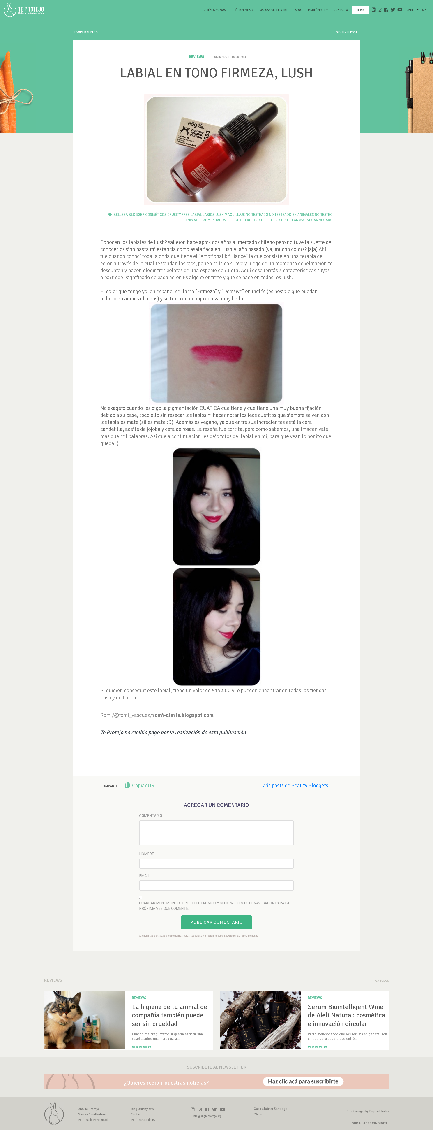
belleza (121, 214)
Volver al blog (87, 32)
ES (423, 10)
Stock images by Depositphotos (368, 1111)
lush (219, 214)
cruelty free (178, 214)
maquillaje (235, 214)
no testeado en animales (291, 214)
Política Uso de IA (143, 1120)
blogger (136, 214)
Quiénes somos (216, 10)
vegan (312, 220)
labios (208, 214)
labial (196, 214)
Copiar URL (144, 785)
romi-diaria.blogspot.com (183, 715)
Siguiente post (346, 32)
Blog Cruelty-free (143, 1109)
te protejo (270, 220)
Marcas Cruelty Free (274, 10)
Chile (410, 10)
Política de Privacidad (93, 1120)
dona (360, 10)
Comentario (150, 816)
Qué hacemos (242, 10)
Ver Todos (381, 981)
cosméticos (155, 214)
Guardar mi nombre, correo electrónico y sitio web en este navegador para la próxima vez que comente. (214, 906)
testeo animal (293, 220)
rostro (253, 220)
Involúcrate (317, 10)
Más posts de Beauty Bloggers (294, 785)
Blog (298, 10)
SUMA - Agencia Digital (370, 1123)
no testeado (257, 214)
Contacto (341, 10)
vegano (326, 220)
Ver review (141, 1047)
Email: (144, 876)
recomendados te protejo (222, 220)
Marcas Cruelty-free (92, 1114)
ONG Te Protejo (88, 1109)
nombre (146, 854)
